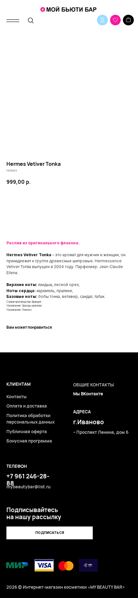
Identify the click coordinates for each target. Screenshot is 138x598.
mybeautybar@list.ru (28, 486)
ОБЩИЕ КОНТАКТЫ (93, 384)
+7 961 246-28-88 (27, 479)
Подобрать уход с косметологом (69, 222)
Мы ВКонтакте (88, 393)
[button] (49, 532)
